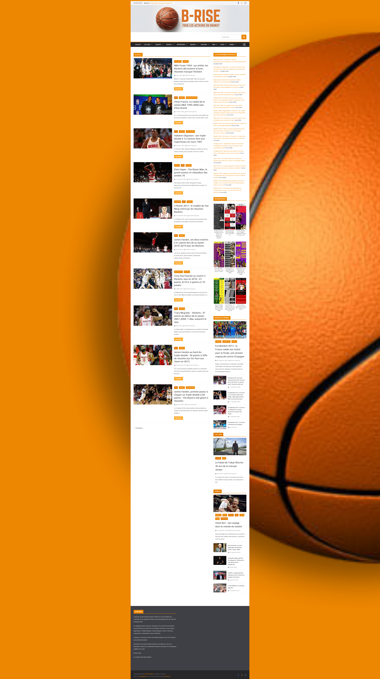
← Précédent (138, 428)
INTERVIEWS (181, 44)
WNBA (232, 44)
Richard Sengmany (190, 75)
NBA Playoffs (178, 271)
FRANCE (168, 44)
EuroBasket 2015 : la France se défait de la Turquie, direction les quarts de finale (236, 411)
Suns (217, 518)
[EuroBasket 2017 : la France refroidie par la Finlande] (219, 425)
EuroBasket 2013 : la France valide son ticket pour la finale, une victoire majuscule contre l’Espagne (229, 351)
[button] (151, 44)
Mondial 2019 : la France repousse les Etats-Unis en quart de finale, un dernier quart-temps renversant (236, 381)
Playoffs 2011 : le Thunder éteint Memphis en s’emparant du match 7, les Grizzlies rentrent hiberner (227, 190)
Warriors (224, 518)
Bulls (224, 515)
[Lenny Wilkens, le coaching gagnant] (219, 588)
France (234, 341)
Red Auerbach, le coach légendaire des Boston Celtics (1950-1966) (235, 547)
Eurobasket (226, 341)
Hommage (177, 201)
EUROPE (158, 44)
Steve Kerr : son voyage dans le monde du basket (228, 525)
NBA (213, 44)
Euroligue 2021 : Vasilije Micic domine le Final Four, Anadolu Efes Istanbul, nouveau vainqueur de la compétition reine (228, 146)
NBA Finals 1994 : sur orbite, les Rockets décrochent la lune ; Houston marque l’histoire (191, 68)
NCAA (222, 44)
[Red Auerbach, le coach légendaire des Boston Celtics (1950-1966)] (219, 549)
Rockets (185, 61)
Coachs (231, 515)
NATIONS (204, 44)
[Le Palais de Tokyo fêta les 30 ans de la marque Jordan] (229, 446)
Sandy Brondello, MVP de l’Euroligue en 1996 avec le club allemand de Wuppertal (236, 561)
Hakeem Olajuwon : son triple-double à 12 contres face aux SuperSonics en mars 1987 (190, 138)
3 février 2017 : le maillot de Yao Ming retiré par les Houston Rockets (191, 208)
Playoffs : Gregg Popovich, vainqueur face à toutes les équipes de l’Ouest (236, 575)
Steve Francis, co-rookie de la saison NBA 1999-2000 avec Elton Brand (189, 104)
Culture (218, 458)
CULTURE (147, 44)
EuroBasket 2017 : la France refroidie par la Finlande (236, 423)
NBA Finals (178, 61)
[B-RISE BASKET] (190, 6)
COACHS (138, 44)
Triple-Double (190, 131)
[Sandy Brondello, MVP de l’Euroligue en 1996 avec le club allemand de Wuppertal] (219, 563)
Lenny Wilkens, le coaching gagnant (236, 587)
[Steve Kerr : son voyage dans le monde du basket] (229, 503)
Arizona (218, 515)
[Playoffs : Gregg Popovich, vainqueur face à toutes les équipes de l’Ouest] (219, 576)
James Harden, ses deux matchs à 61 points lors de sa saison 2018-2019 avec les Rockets (191, 242)
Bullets (177, 165)
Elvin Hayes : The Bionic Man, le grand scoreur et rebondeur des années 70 (190, 172)
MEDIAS (192, 44)
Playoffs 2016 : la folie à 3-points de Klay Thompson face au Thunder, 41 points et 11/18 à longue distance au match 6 (229, 131)
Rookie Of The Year (192, 97)
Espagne (218, 341)
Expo (224, 458)
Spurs (242, 515)
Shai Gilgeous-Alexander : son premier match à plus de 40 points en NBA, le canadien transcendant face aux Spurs (229, 69)
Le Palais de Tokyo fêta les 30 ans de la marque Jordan (229, 466)
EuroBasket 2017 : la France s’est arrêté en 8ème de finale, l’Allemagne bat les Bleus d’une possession (236, 396)
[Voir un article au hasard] (244, 44)
